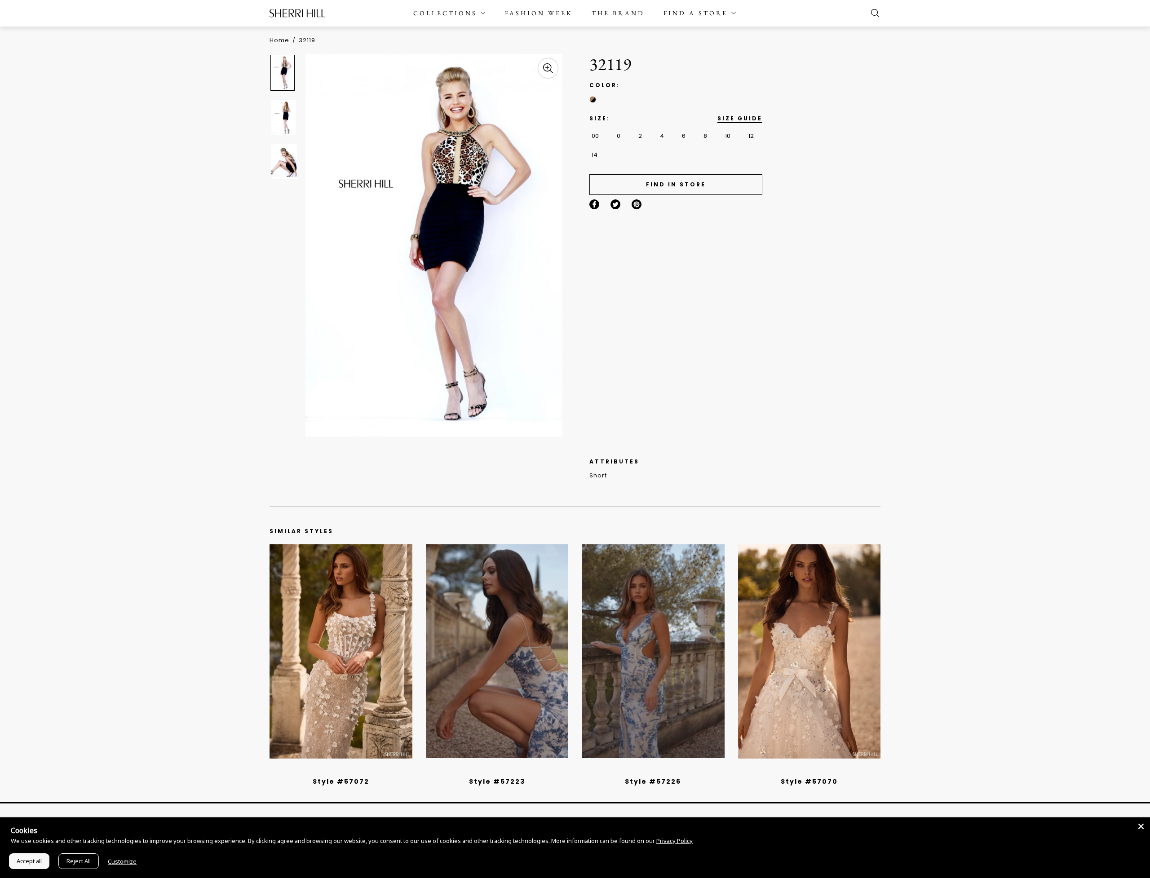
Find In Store (676, 184)
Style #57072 (341, 781)
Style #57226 (653, 781)
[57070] (809, 651)
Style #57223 (497, 781)
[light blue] (337, 769)
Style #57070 (809, 781)
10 (727, 136)
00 (595, 136)
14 (594, 154)
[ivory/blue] (493, 769)
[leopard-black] (592, 99)
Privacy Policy (674, 841)
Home (279, 40)
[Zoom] (548, 68)
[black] (330, 769)
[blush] (344, 769)
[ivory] (799, 769)
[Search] (872, 13)
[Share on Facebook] (594, 204)
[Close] (1141, 826)
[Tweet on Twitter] (615, 204)
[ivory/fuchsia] (500, 769)
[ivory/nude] (351, 769)
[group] (283, 72)
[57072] (341, 651)
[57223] (497, 651)
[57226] (653, 651)
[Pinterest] (636, 204)
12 (751, 136)
